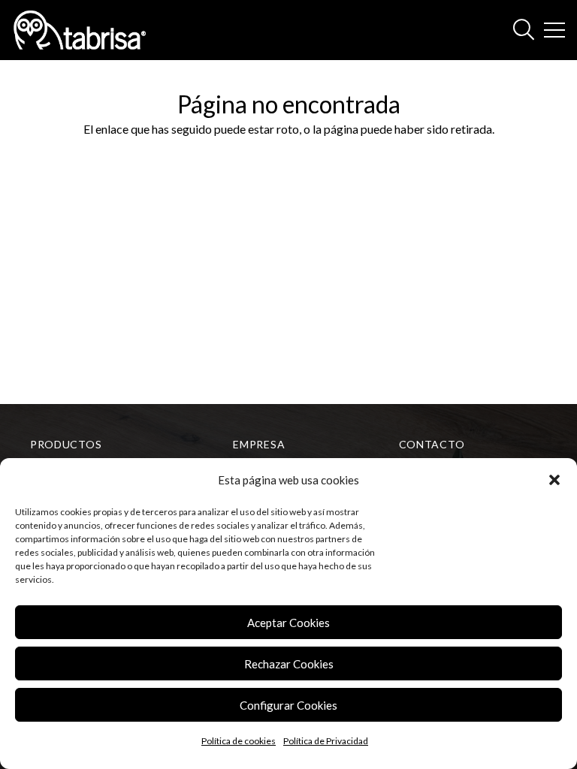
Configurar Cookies (288, 705)
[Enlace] (523, 30)
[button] (554, 479)
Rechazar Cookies (289, 664)
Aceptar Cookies (288, 622)
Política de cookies (238, 740)
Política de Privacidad (325, 740)
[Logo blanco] (79, 30)
